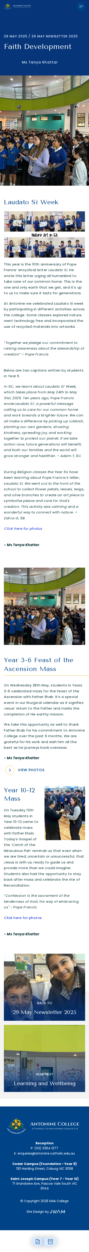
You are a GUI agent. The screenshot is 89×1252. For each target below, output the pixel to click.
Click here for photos (23, 917)
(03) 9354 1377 (46, 1148)
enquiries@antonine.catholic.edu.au (46, 1153)
